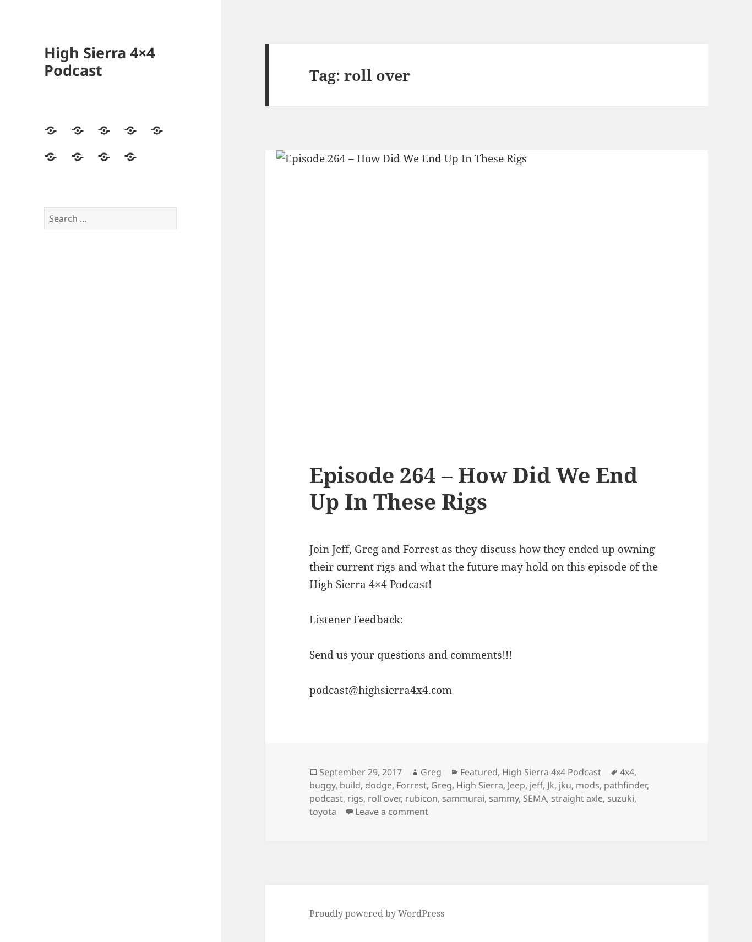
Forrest (411, 785)
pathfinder (625, 785)
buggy (322, 785)
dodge (378, 785)
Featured (479, 772)
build (350, 785)
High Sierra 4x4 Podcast (551, 772)
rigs (355, 798)
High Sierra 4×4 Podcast (99, 61)
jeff (536, 785)
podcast (326, 798)
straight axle (577, 798)
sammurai (463, 798)
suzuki (620, 798)
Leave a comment (391, 812)
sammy (504, 798)
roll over (384, 798)
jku (565, 785)
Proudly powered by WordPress (376, 913)
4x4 (627, 772)
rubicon (421, 798)
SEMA (535, 798)
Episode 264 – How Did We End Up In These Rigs (473, 488)
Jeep (516, 785)
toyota (322, 812)
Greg (431, 772)
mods (588, 785)
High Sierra (479, 785)
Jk (550, 785)
